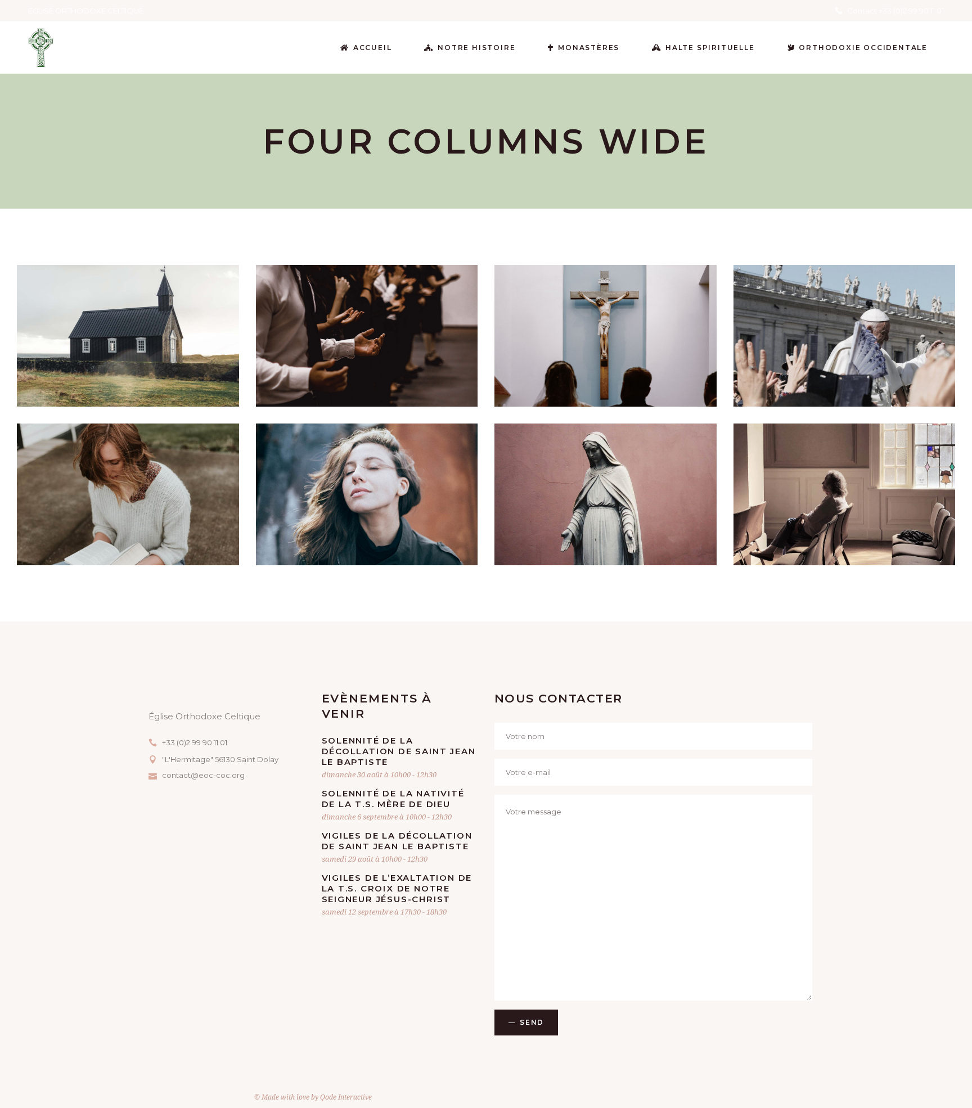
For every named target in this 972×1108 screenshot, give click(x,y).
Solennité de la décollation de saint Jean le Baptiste (399, 751)
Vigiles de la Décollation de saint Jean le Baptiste (397, 841)
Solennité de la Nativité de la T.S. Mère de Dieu (393, 798)
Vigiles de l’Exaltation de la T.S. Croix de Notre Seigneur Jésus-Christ (397, 888)
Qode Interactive (346, 1097)
